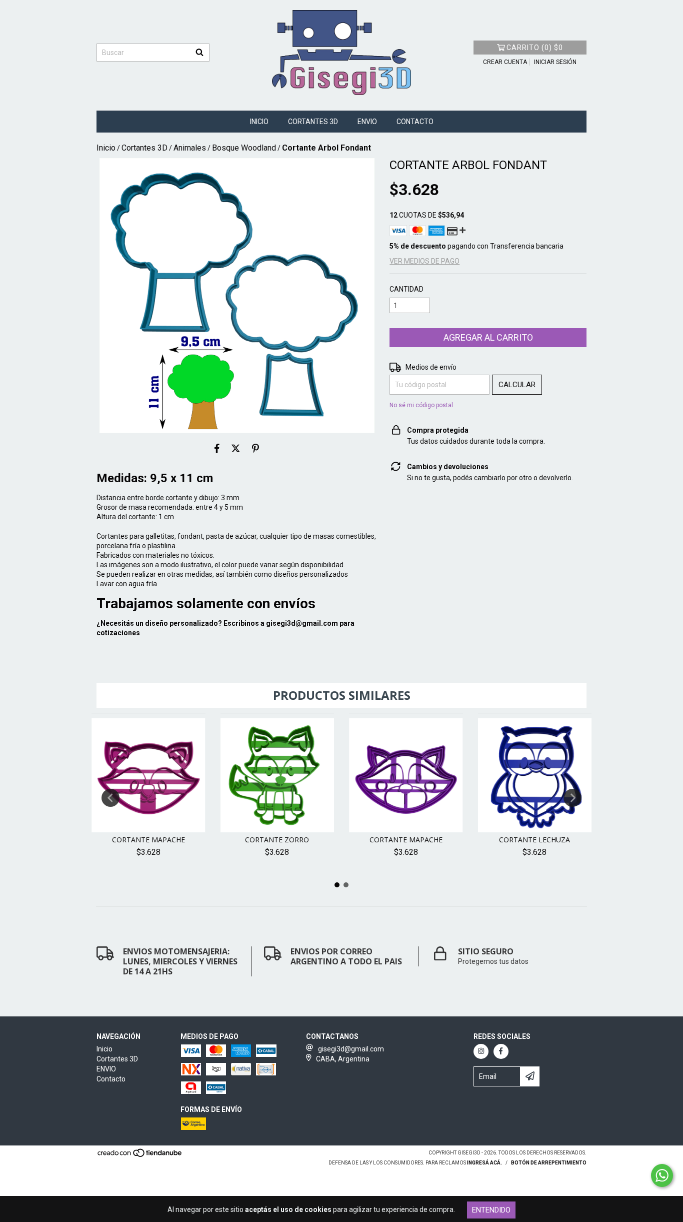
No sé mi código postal (421, 405)
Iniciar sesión (555, 62)
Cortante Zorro (277, 839)
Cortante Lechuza (534, 839)
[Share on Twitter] (235, 448)
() (534, 48)
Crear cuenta (505, 62)
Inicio (259, 122)
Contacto (415, 122)
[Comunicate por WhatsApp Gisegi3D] (662, 1175)
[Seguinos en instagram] (481, 1051)
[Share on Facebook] (217, 448)
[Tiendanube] (140, 1155)
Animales (190, 148)
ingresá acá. (484, 1162)
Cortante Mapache (148, 839)
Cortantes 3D (313, 122)
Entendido (491, 1209)
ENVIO (367, 122)
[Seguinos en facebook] (501, 1051)
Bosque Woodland (244, 148)
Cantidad (407, 289)
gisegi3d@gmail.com (302, 623)
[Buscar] (200, 53)
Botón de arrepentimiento (548, 1162)
